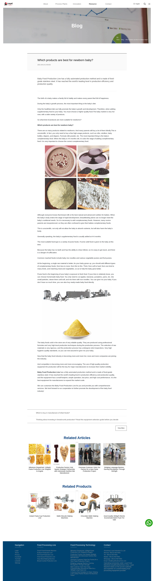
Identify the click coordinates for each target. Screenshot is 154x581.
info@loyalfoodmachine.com (117, 561)
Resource (93, 4)
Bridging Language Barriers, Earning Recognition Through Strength (114, 469)
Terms (17, 552)
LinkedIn (17, 561)
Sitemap (17, 563)
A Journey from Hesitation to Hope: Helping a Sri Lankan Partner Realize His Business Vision (84, 573)
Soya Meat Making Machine (46, 559)
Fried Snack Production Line (46, 557)
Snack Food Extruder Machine (46, 550)
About (45, 4)
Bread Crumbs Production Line (47, 561)
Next (125, 458)
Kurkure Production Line (44, 552)
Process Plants (61, 4)
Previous (29, 458)
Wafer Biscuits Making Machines (64, 517)
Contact (108, 4)
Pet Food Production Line (45, 554)
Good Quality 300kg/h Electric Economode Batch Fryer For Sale (114, 518)
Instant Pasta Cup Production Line (39, 517)
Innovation (77, 4)
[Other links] (149, 3)
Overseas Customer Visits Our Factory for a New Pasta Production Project (89, 469)
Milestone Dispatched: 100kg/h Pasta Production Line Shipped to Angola (40, 469)
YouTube (18, 559)
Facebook (18, 557)
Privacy (17, 554)
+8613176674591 (112, 554)
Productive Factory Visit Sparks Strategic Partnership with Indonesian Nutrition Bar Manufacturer (64, 470)
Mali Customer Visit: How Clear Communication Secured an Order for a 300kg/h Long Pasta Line (82, 568)
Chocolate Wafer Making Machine (89, 517)
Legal (16, 550)
